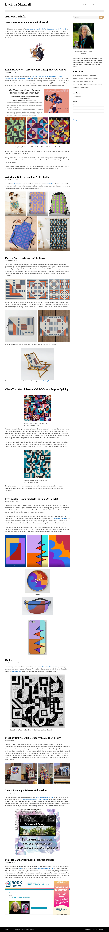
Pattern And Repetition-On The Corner (26, 257)
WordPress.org (77, 114)
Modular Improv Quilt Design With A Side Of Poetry (33, 737)
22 (44, 922)
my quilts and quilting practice (48, 667)
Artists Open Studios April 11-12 (81, 87)
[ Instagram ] (87, 929)
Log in (75, 105)
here (20, 868)
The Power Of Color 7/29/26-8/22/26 (83, 81)
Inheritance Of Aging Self (35, 29)
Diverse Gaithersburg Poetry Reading (36, 799)
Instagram (86, 5)
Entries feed (76, 108)
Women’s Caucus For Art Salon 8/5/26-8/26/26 (85, 78)
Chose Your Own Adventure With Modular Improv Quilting (36, 389)
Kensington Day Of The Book (56, 29)
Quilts (8, 660)
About (94, 5)
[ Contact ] (101, 929)
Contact (101, 5)
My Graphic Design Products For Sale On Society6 (32, 498)
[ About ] (94, 929)
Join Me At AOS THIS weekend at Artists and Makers (87, 84)
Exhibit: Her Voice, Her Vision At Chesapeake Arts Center (35, 69)
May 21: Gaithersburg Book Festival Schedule (29, 859)
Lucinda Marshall (18, 4)
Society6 (46, 381)
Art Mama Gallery (60, 518)
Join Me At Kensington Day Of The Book (27, 22)
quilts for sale (16, 671)
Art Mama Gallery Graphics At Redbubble (27, 177)
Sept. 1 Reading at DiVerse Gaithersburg (26, 790)
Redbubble (50, 184)
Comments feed (77, 111)
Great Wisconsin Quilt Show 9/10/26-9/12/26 (85, 75)
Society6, (17, 184)
